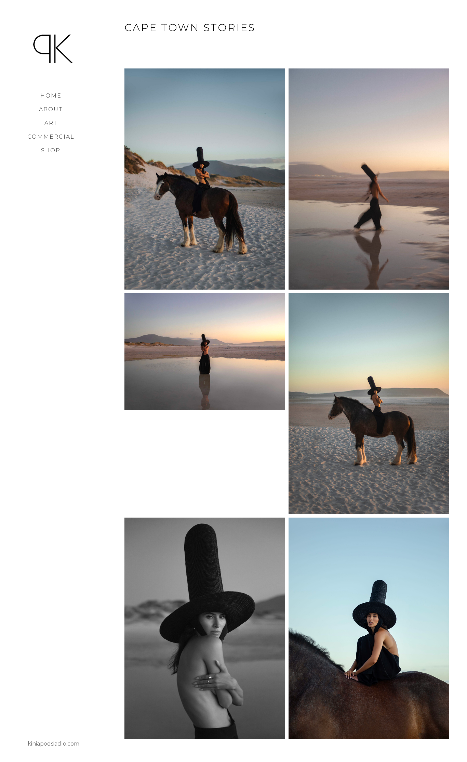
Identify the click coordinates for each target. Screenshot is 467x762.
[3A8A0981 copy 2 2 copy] (369, 628)
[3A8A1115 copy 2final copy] (204, 351)
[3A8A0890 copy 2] (204, 179)
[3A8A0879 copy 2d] (369, 403)
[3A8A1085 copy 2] (204, 628)
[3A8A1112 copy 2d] (369, 179)
